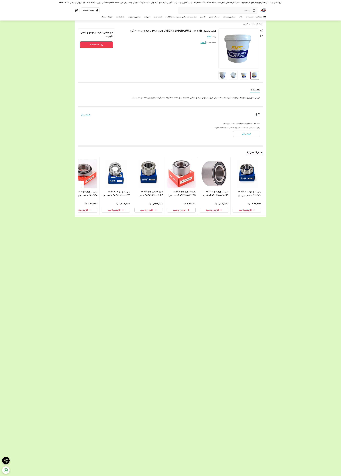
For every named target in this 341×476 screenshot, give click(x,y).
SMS (209, 36)
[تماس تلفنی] (6, 460)
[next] (81, 186)
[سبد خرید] (76, 10)
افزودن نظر (85, 115)
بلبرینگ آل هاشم (257, 24)
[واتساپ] (6, 470)
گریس (245, 24)
